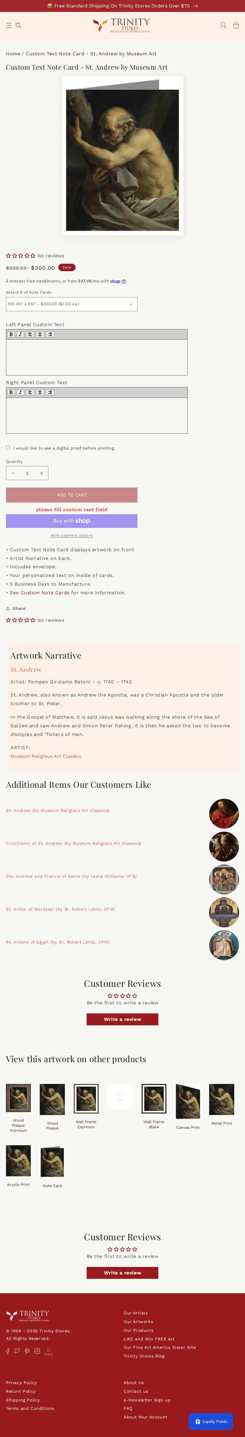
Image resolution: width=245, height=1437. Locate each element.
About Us (134, 1382)
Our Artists (136, 1313)
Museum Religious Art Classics (45, 756)
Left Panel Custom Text (35, 324)
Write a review (122, 1019)
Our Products (138, 1330)
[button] (9, 25)
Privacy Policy (21, 1382)
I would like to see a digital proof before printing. (64, 448)
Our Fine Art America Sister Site (160, 1347)
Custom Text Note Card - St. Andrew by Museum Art (91, 53)
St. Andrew (26, 669)
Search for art (19, 24)
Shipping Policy (23, 1400)
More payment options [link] (72, 535)
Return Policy (21, 1391)
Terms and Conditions (30, 1408)
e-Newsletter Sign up (147, 1400)
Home (13, 53)
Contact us (136, 1391)
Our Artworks (138, 1321)
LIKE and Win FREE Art (149, 1339)
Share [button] (19, 608)
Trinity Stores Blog (144, 1356)
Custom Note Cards (45, 592)
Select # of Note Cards (28, 292)
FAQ (128, 1408)
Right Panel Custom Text (37, 382)
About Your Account (146, 1417)
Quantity (14, 461)
